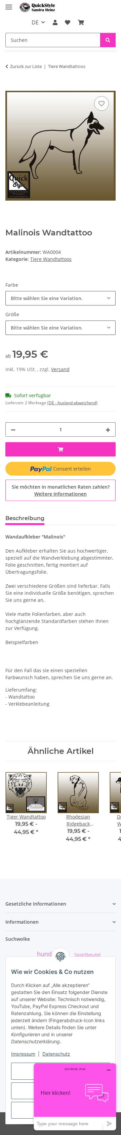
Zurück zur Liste (26, 66)
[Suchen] (108, 40)
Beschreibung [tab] (24, 518)
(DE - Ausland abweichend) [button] (72, 403)
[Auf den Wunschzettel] (101, 103)
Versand (60, 369)
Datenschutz (56, 1054)
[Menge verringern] (13, 429)
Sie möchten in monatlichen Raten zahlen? (61, 490)
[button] (55, 22)
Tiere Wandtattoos (51, 259)
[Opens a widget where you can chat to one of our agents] (75, 1097)
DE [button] (35, 22)
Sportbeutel (87, 954)
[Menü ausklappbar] (8, 4)
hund (44, 954)
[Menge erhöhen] (107, 429)
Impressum (23, 1054)
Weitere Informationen (60, 494)
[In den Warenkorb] (10, 87)
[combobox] (60, 298)
